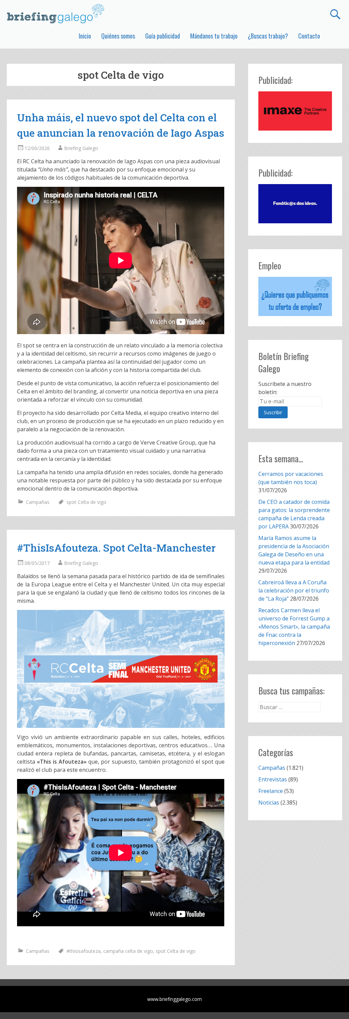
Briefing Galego (81, 148)
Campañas (37, 502)
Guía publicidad (162, 35)
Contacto (309, 35)
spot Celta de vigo (86, 502)
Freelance (270, 791)
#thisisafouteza (83, 951)
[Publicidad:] (295, 128)
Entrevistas (272, 779)
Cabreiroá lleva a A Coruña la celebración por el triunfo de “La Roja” (293, 590)
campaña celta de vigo (128, 951)
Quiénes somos (118, 35)
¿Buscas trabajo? (268, 35)
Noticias (268, 802)
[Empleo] (295, 296)
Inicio (85, 35)
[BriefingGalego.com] (56, 13)
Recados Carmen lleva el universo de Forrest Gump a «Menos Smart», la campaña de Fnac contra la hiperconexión (294, 626)
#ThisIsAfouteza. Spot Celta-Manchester (116, 547)
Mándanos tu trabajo (214, 35)
